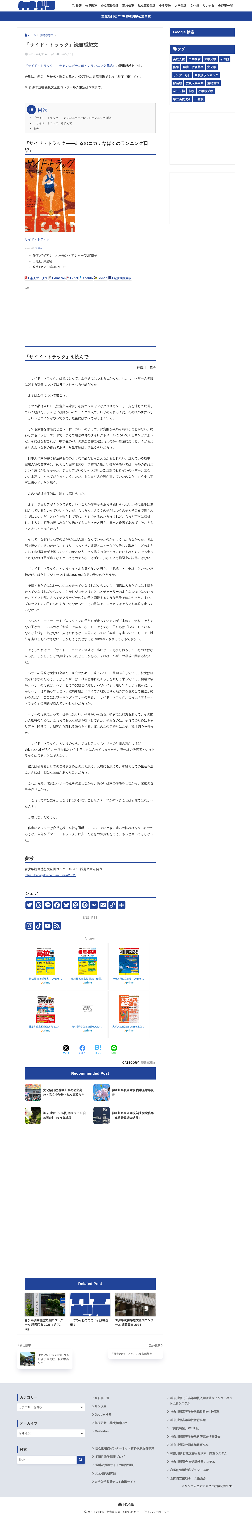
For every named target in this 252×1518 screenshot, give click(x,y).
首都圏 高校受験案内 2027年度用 (45, 978)
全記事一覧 (225, 5)
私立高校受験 (147, 5)
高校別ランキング (206, 75)
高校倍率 (128, 5)
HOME (128, 1504)
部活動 (177, 83)
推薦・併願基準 (193, 67)
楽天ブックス (39, 278)
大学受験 (181, 5)
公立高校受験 (110, 5)
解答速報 (213, 83)
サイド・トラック (37, 239)
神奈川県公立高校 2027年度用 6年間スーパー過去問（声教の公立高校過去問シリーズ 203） (129, 978)
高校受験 (179, 59)
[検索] (81, 1460)
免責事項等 (113, 1511)
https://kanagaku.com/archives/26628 (50, 875)
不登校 (199, 99)
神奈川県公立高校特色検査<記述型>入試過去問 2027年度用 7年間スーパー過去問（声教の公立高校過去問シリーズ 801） (87, 1026)
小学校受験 (206, 91)
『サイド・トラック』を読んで (52, 123)
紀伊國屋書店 (123, 278)
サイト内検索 (95, 1511)
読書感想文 (148, 1062)
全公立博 (179, 91)
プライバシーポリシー (155, 1511)
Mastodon (102, 1431)
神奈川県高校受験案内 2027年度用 (45, 1026)
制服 (192, 91)
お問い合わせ (130, 1511)
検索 (78, 5)
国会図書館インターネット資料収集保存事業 (124, 1448)
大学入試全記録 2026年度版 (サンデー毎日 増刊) (129, 1026)
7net (75, 278)
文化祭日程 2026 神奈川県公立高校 (126, 16)
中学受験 (165, 5)
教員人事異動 (194, 83)
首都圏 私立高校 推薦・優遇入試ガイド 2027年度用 (87, 978)
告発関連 (91, 5)
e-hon (103, 278)
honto (88, 278)
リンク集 (209, 5)
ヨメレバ (39, 248)
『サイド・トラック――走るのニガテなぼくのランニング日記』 (70, 66)
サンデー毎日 (182, 75)
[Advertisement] (90, 318)
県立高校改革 (182, 99)
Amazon (60, 278)
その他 (224, 59)
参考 (36, 128)
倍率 (176, 67)
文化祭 (194, 5)
